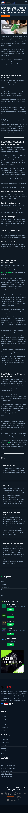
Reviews (3, 745)
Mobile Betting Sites (6, 776)
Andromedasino (11, 638)
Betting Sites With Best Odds (8, 763)
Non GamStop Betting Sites (8, 765)
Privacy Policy (5, 725)
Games (3, 590)
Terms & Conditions (6, 722)
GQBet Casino (11, 621)
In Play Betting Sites (6, 774)
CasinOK (9, 628)
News (2, 581)
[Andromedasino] (4, 641)
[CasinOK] (4, 631)
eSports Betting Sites (6, 771)
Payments (3, 750)
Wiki (2, 595)
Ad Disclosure (5, 727)
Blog (2, 753)
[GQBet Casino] (4, 624)
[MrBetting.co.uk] (8, 2)
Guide (2, 593)
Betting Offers (5, 742)
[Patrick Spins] (4, 617)
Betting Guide (5, 15)
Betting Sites (4, 739)
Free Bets (3, 748)
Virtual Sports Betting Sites (8, 768)
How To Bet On (5, 587)
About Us (3, 716)
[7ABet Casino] (4, 607)
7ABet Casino (11, 604)
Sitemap (3, 730)
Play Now (10, 609)
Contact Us (4, 719)
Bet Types (3, 584)
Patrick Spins (11, 614)
